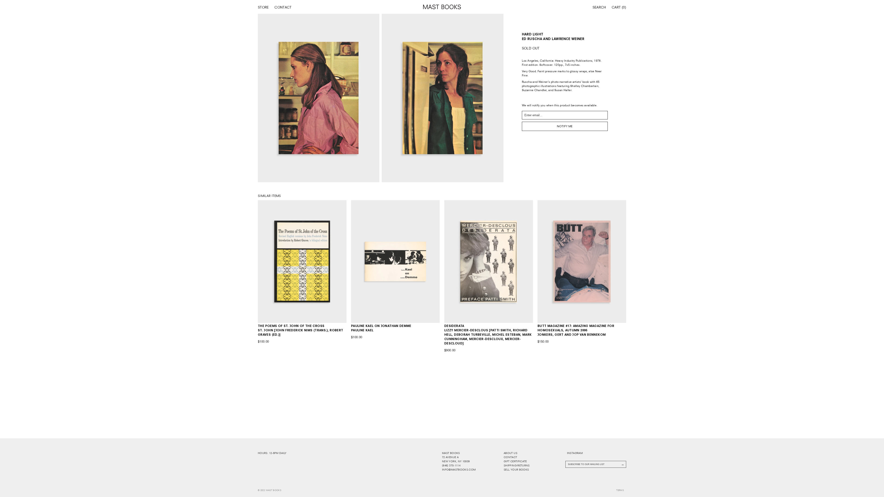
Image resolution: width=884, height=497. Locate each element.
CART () (619, 7)
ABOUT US (510, 453)
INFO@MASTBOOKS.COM (459, 469)
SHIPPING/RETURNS (517, 465)
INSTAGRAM (574, 453)
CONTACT (283, 7)
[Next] (337, 261)
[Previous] (267, 261)
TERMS (620, 490)
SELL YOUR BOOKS (516, 469)
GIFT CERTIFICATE (515, 461)
